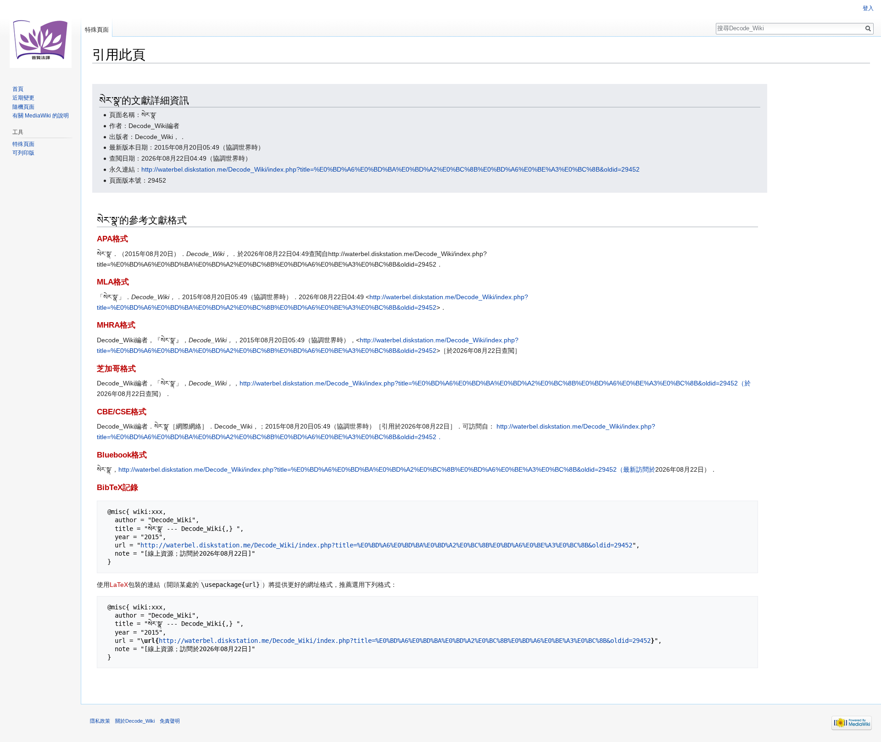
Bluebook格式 (122, 455)
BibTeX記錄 (117, 487)
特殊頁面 (97, 29)
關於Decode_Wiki (135, 721)
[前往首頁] (40, 36)
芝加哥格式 (116, 368)
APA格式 (112, 238)
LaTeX (119, 584)
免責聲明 (170, 721)
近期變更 (23, 98)
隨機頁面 (23, 107)
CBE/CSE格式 (121, 411)
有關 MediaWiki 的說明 (40, 115)
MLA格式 (113, 282)
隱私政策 (100, 721)
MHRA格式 (116, 325)
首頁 (17, 89)
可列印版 (23, 153)
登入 (868, 8)
